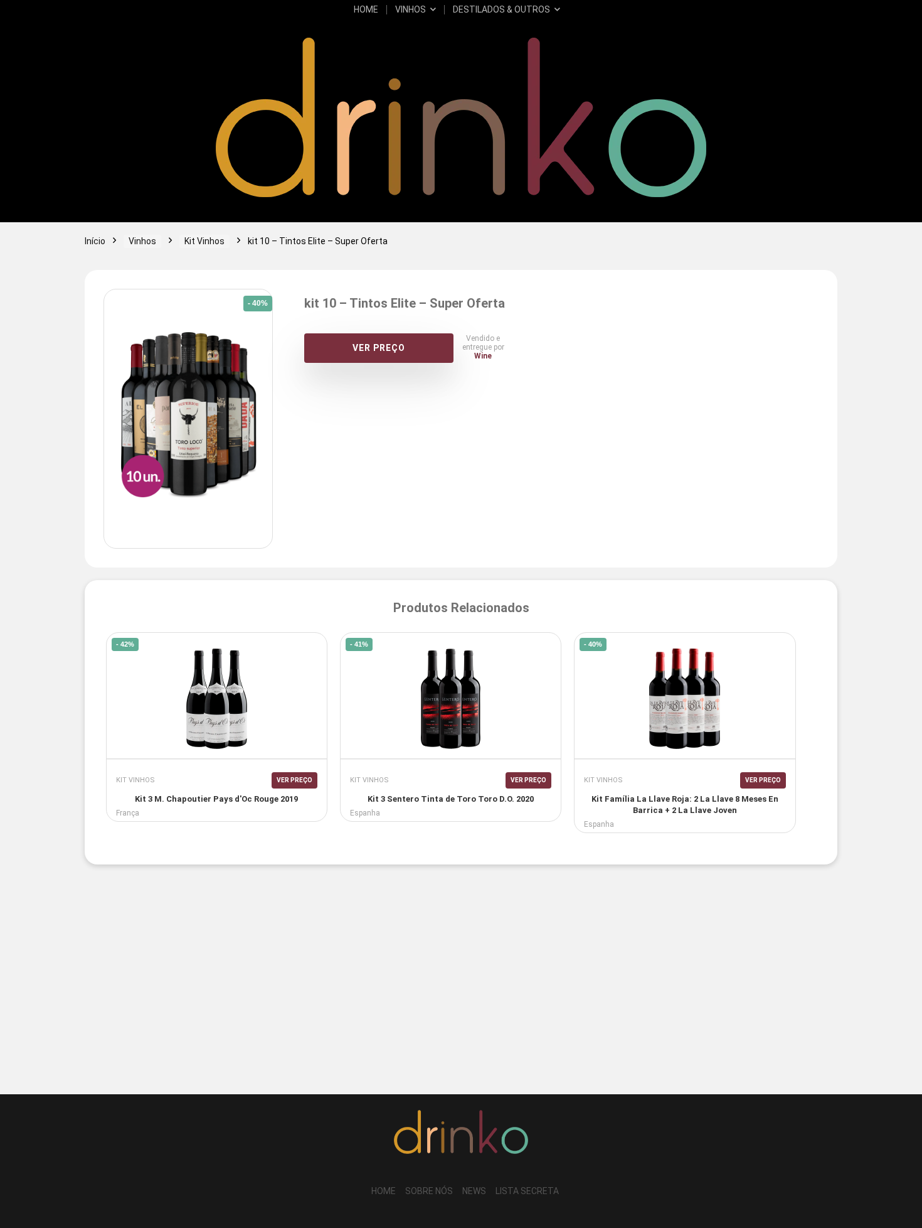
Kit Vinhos (204, 241)
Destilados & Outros (501, 9)
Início (95, 241)
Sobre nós (429, 1191)
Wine (483, 356)
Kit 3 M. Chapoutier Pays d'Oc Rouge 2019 (216, 799)
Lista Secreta (527, 1191)
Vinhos (410, 9)
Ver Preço (378, 348)
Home (366, 9)
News (474, 1191)
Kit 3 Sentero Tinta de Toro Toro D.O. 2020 (451, 799)
